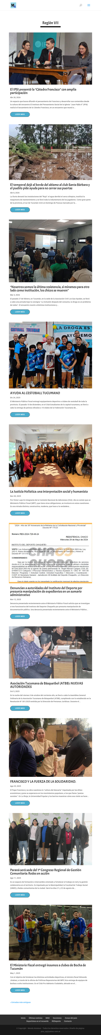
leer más (20, 114)
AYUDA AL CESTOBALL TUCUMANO (35, 393)
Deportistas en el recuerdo (37, 1021)
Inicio (23, 1018)
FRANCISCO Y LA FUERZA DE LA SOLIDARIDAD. (43, 781)
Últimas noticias (35, 1018)
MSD (48, 1018)
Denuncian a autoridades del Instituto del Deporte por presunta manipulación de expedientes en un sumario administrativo (46, 591)
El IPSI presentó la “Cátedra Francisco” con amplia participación (43, 91)
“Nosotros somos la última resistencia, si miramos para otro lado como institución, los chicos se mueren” (49, 289)
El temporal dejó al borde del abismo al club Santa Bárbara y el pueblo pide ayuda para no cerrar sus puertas (50, 186)
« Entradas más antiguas (20, 1002)
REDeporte (56, 1021)
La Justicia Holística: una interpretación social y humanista (49, 491)
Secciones (57, 1018)
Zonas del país (71, 1018)
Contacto (68, 1021)
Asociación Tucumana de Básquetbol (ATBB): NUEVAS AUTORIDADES (46, 685)
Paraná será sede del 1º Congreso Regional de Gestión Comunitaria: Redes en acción (45, 872)
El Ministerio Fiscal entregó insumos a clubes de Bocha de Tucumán (48, 967)
